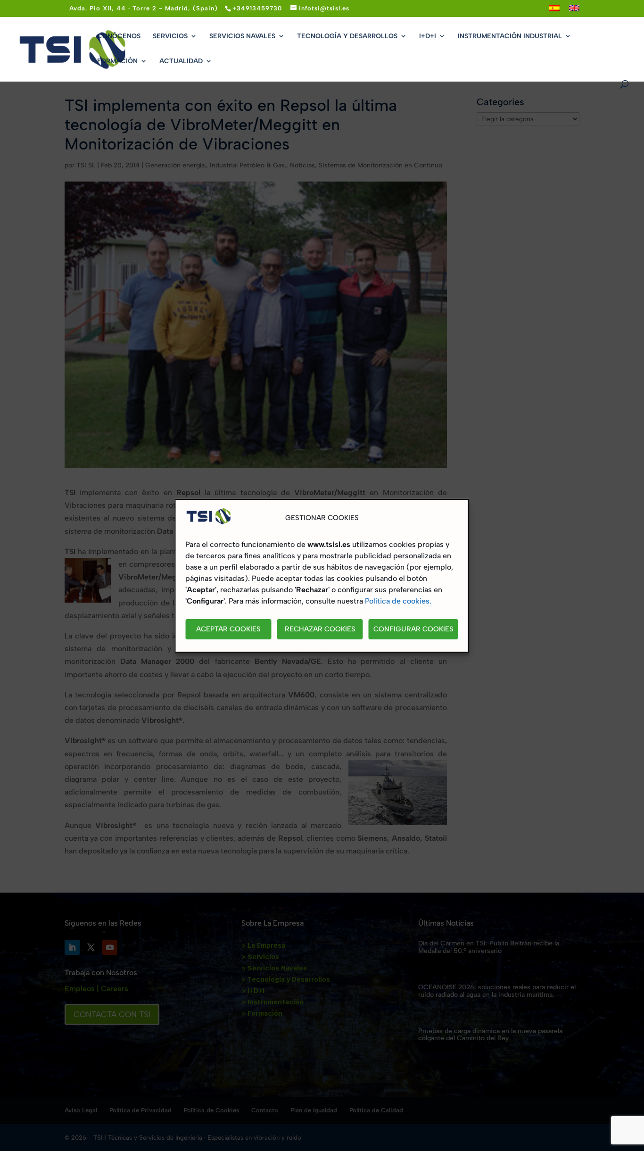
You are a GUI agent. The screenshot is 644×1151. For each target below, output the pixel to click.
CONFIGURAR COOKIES (413, 629)
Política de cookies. (398, 600)
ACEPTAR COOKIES (228, 629)
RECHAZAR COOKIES (320, 629)
